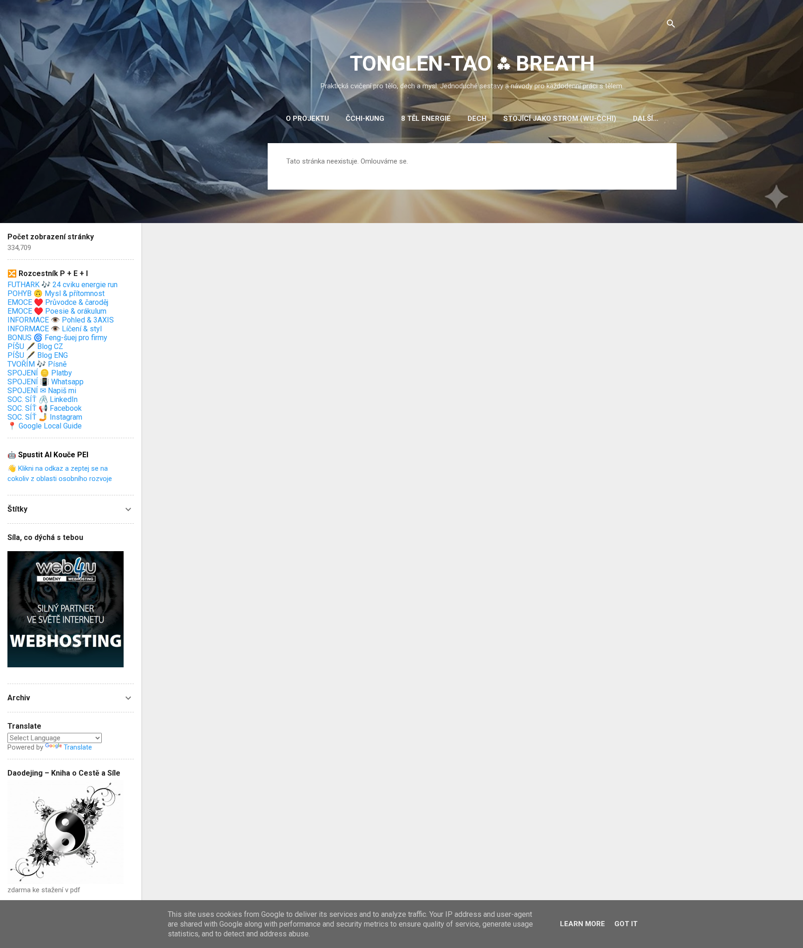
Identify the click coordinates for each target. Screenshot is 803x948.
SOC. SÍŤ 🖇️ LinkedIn (42, 399)
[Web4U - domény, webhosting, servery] (65, 665)
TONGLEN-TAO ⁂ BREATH (472, 63)
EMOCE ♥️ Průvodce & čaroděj (57, 302)
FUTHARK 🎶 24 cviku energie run (62, 284)
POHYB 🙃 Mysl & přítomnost (56, 293)
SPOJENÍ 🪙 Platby (39, 373)
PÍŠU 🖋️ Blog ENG (37, 355)
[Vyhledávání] (671, 25)
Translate (78, 747)
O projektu (307, 118)
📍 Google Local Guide (44, 425)
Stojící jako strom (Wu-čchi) (559, 118)
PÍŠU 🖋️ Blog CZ (35, 346)
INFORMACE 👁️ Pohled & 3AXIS (60, 320)
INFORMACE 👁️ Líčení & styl (54, 328)
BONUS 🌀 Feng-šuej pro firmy (57, 337)
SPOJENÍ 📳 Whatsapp (45, 381)
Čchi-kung (365, 118)
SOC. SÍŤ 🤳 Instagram (44, 417)
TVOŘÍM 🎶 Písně (36, 364)
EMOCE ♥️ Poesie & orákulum (56, 311)
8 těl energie (426, 118)
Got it (626, 924)
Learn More (582, 924)
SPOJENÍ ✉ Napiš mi (41, 390)
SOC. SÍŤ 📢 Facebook (44, 408)
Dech (477, 118)
